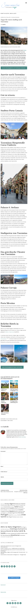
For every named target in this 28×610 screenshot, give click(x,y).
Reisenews (7, 535)
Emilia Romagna (7, 505)
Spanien (3, 517)
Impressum (3, 584)
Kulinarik (15, 508)
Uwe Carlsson (3, 552)
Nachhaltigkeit (8, 533)
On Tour (3, 535)
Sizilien (24, 50)
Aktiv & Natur (7, 527)
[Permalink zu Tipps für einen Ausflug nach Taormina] (14, 44)
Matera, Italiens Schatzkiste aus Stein (7, 491)
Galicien (21, 505)
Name (2, 466)
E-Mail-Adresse (4, 471)
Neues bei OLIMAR (15, 533)
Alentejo (7, 504)
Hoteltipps (14, 529)
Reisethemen (15, 535)
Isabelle (3, 24)
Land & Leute (13, 13)
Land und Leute (15, 509)
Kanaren (21, 507)
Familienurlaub (12, 505)
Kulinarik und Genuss (21, 508)
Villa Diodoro (3, 338)
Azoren (23, 504)
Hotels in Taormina (9, 332)
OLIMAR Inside (23, 533)
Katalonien (7, 508)
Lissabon (20, 510)
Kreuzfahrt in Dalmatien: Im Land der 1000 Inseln (20, 491)
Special (11, 536)
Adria (1, 503)
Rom (12, 514)
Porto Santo (21, 512)
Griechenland (7, 507)
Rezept (9, 514)
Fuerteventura (17, 505)
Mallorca (17, 511)
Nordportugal (11, 512)
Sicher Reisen (22, 535)
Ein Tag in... (24, 527)
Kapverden (3, 508)
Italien (8, 420)
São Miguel (9, 516)
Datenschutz (3, 592)
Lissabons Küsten (5, 511)
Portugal (4, 514)
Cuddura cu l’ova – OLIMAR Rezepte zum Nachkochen (14, 548)
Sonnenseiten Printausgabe (5, 536)
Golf (1, 529)
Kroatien (12, 508)
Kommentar (3, 451)
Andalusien (18, 504)
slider (23, 515)
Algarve (12, 504)
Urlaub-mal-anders (22, 436)
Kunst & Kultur (5, 13)
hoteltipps (12, 506)
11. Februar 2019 (8, 17)
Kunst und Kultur (4, 509)
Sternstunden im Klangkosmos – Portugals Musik (16, 554)
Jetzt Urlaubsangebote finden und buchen (12, 367)
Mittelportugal (22, 511)
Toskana (14, 516)
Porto (16, 512)
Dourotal (2, 505)
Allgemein (17, 527)
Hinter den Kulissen (6, 529)
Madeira (12, 511)
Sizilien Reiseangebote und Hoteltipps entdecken (14, 68)
